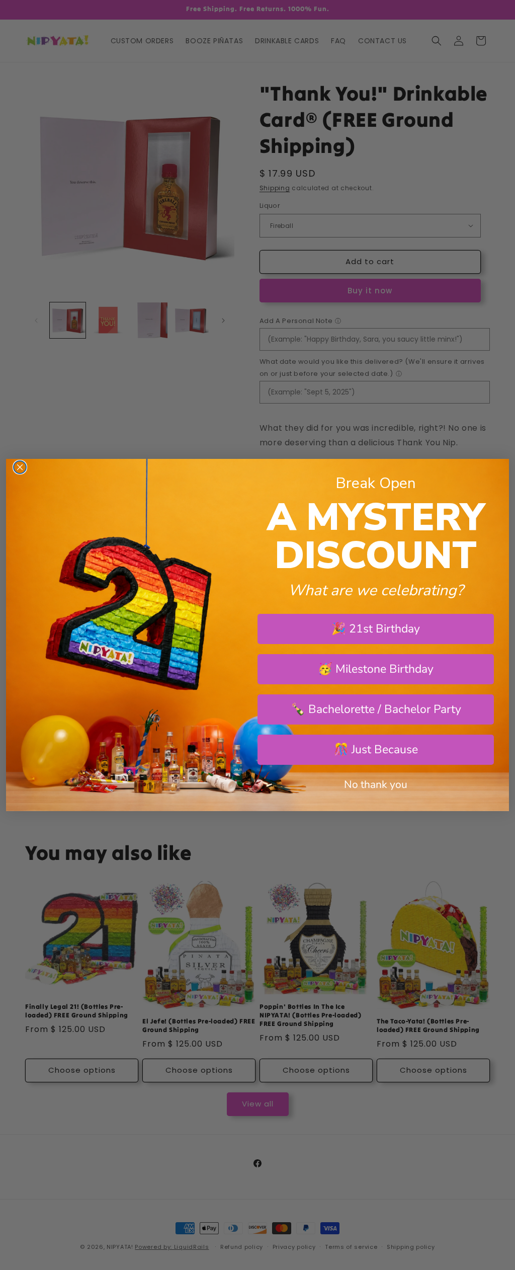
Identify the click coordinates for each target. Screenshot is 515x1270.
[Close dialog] (20, 467)
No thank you (375, 784)
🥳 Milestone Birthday (376, 669)
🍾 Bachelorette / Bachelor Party (376, 709)
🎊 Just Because (376, 749)
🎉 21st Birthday (375, 629)
